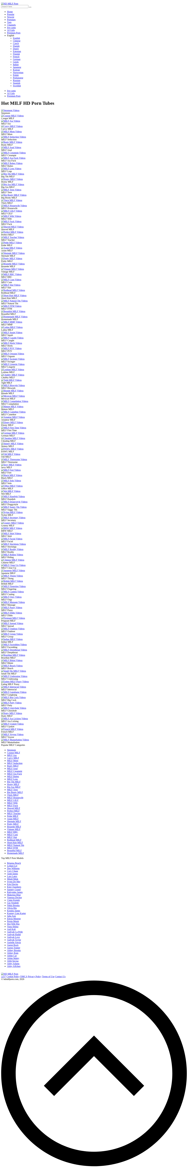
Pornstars (11, 19)
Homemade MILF (15, 853)
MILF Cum (12, 834)
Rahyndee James (15, 892)
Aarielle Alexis (14, 942)
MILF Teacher (14, 813)
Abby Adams (13, 963)
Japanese (17, 67)
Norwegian (18, 72)
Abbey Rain (12, 953)
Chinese (16, 41)
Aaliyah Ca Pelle (15, 932)
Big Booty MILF (15, 792)
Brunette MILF (14, 826)
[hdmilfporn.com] (9, 974)
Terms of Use (48, 976)
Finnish (16, 54)
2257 (3, 976)
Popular (10, 14)
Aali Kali (11, 929)
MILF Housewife (15, 797)
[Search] (30, 7)
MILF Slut (12, 837)
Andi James (12, 873)
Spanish (16, 83)
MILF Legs (12, 779)
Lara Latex (12, 876)
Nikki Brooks (13, 905)
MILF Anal (12, 768)
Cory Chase (12, 871)
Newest (10, 17)
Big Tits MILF (14, 781)
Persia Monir (13, 921)
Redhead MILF (14, 840)
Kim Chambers (14, 887)
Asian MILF (13, 818)
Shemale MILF (14, 821)
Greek (16, 62)
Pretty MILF (13, 824)
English (16, 38)
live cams (11, 27)
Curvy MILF (13, 758)
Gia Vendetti (13, 903)
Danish (16, 46)
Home (10, 11)
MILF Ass (12, 755)
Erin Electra (12, 884)
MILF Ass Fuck (14, 774)
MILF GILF (13, 800)
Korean (16, 70)
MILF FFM (12, 848)
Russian (16, 80)
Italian (16, 64)
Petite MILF (12, 816)
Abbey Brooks (14, 950)
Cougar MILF (13, 752)
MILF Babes (13, 776)
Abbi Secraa (13, 961)
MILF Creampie (14, 771)
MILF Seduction (14, 763)
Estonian (17, 51)
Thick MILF (13, 795)
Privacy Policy (34, 976)
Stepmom (11, 750)
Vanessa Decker (14, 897)
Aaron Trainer (13, 947)
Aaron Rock (13, 945)
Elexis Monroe (14, 918)
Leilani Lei (12, 866)
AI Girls (11, 30)
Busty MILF (13, 766)
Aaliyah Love (13, 937)
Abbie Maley (13, 958)
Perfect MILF (13, 811)
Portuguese (18, 78)
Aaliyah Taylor (14, 940)
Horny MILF (13, 784)
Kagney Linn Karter (16, 913)
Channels (11, 25)
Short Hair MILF (15, 842)
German (16, 59)
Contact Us (60, 976)
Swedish (17, 85)
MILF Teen (12, 789)
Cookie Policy (13, 976)
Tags (9, 22)
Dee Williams (13, 868)
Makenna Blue (14, 895)
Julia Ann (11, 916)
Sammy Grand (14, 889)
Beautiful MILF (14, 850)
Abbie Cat (12, 955)
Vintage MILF (13, 829)
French (16, 56)
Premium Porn (13, 33)
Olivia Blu (12, 908)
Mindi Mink (12, 879)
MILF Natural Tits (15, 845)
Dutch (16, 48)
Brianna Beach (14, 863)
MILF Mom (12, 760)
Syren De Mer (13, 881)
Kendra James (13, 910)
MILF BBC (12, 832)
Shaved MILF (13, 808)
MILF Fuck (12, 805)
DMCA (23, 976)
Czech (16, 43)
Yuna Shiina (12, 926)
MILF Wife (12, 803)
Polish (16, 75)
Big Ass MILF (14, 787)
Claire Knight (13, 900)
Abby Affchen (13, 966)
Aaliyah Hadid (14, 934)
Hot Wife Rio (13, 924)
